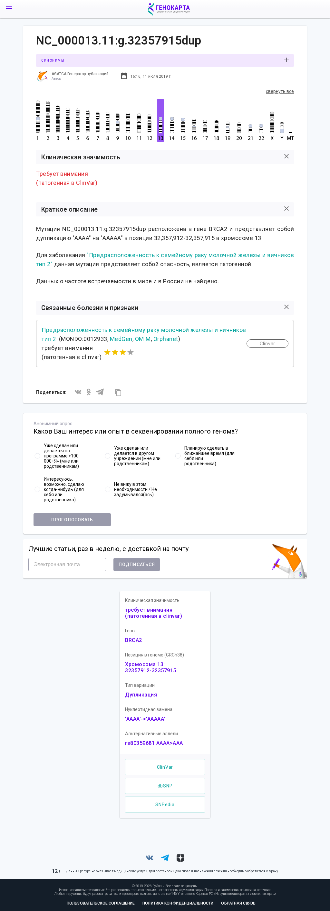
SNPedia (164, 804)
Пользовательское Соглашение (101, 903)
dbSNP (165, 785)
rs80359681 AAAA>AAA (154, 743)
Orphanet (165, 338)
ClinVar (165, 767)
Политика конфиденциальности (177, 903)
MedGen (121, 338)
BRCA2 (133, 640)
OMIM (143, 338)
